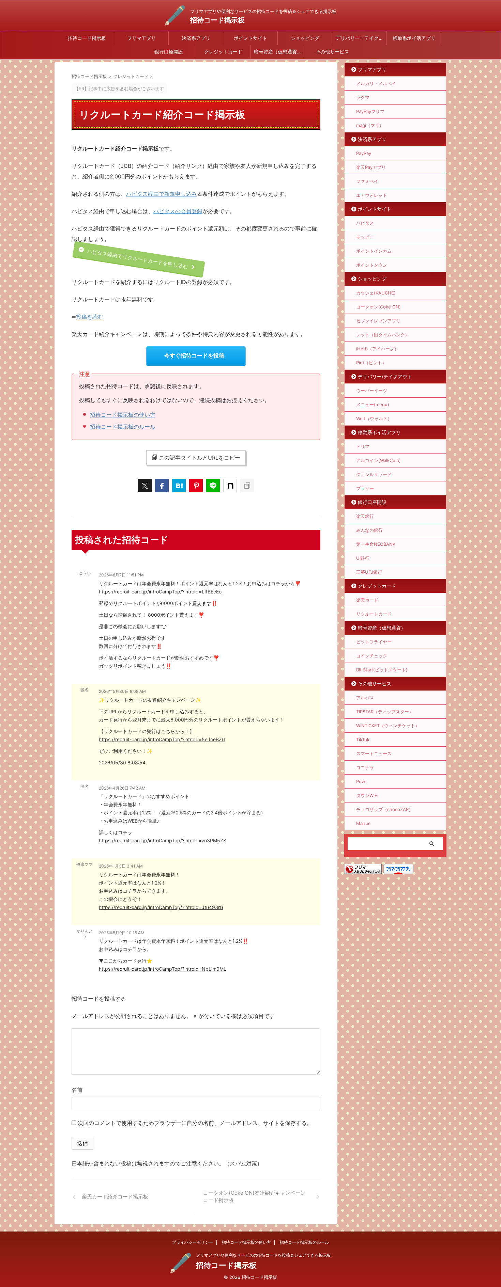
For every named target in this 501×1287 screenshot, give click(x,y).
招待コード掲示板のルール (122, 426)
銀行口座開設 (168, 51)
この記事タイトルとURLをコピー (199, 457)
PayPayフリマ (370, 111)
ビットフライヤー (374, 642)
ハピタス (365, 223)
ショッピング (305, 38)
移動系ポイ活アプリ (414, 38)
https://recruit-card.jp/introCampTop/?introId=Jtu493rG (161, 907)
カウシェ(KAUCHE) (376, 293)
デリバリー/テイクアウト (385, 376)
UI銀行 (362, 558)
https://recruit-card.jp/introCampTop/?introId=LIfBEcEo (160, 591)
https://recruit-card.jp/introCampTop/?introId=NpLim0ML (162, 969)
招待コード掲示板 (217, 20)
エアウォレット (371, 195)
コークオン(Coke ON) (378, 306)
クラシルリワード (374, 474)
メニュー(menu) (372, 404)
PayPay (363, 153)
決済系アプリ (196, 38)
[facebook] (162, 485)
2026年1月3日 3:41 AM (121, 866)
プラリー (365, 488)
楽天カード (367, 600)
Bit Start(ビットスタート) (382, 669)
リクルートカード (374, 614)
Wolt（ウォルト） (374, 418)
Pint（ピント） (371, 362)
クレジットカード (223, 51)
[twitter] (145, 485)
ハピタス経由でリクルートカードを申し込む (137, 259)
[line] (213, 485)
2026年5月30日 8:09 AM (122, 691)
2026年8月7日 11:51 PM (121, 574)
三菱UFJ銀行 (369, 572)
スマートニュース (374, 753)
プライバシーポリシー (192, 1242)
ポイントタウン (371, 265)
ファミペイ (367, 181)
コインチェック (371, 655)
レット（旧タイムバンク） (382, 334)
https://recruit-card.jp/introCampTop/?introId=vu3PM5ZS (162, 840)
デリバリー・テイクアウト (361, 38)
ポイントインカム (374, 251)
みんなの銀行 (369, 530)
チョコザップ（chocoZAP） (384, 809)
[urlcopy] (247, 485)
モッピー (365, 237)
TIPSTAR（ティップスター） (384, 711)
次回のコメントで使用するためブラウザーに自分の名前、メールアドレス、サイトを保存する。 (195, 1122)
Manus (363, 823)
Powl (361, 781)
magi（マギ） (370, 125)
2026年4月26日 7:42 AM (122, 788)
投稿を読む (89, 316)
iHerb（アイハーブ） (377, 348)
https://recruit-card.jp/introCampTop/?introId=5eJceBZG (162, 739)
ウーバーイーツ (371, 390)
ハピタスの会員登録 (177, 211)
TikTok (362, 739)
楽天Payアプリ (371, 167)
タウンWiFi (367, 795)
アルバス (365, 697)
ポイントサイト (250, 38)
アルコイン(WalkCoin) (378, 460)
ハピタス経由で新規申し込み (161, 193)
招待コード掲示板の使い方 (122, 414)
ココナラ (365, 767)
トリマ (362, 446)
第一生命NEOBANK (375, 544)
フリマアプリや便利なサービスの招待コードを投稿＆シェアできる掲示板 (263, 1255)
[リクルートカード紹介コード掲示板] (179, 485)
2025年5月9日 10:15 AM (122, 932)
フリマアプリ (141, 38)
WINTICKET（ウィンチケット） (388, 725)
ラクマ (362, 97)
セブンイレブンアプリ (378, 320)
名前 (77, 1089)
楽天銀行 (365, 516)
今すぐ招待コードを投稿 (194, 355)
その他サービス (332, 51)
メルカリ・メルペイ (376, 83)
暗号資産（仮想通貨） (278, 51)
